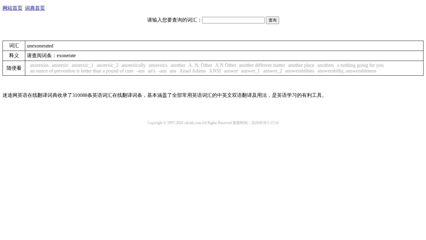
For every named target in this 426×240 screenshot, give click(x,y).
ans (173, 70)
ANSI (215, 70)
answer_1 (250, 70)
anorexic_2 (108, 65)
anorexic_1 (83, 65)
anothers (325, 65)
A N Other (225, 65)
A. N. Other (200, 65)
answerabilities (299, 70)
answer (231, 70)
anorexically (134, 65)
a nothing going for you (360, 65)
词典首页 (35, 8)
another (178, 65)
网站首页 (12, 8)
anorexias (39, 65)
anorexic (60, 65)
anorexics (158, 65)
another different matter (262, 65)
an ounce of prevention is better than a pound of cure (81, 70)
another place (301, 65)
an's (151, 70)
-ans (141, 70)
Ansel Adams (192, 70)
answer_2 (272, 70)
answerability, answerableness (346, 70)
